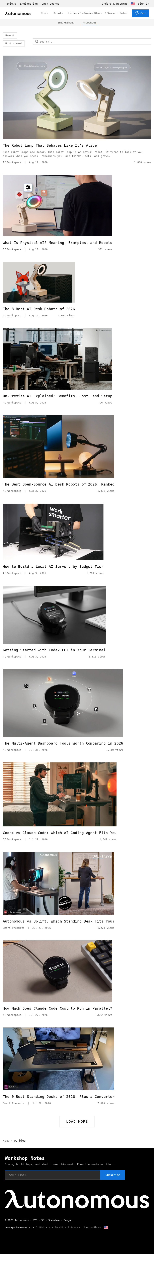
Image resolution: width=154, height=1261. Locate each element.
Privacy (73, 1227)
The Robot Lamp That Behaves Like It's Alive (50, 145)
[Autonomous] (18, 13)
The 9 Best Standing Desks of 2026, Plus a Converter (58, 1096)
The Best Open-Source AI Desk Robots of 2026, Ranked (58, 484)
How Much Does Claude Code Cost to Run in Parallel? (57, 1008)
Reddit (59, 1227)
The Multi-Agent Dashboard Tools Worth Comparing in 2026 (63, 743)
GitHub (40, 1227)
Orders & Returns (115, 3)
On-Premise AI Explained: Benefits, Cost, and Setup (57, 396)
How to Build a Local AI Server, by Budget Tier (53, 566)
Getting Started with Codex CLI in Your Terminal (54, 650)
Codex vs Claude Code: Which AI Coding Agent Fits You (60, 833)
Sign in (143, 3)
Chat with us (92, 1227)
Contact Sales (117, 13)
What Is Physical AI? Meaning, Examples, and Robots (57, 243)
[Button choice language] (133, 3)
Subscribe (112, 1175)
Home (6, 1140)
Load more (77, 1121)
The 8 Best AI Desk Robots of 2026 (39, 309)
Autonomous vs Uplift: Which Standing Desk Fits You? (58, 921)
